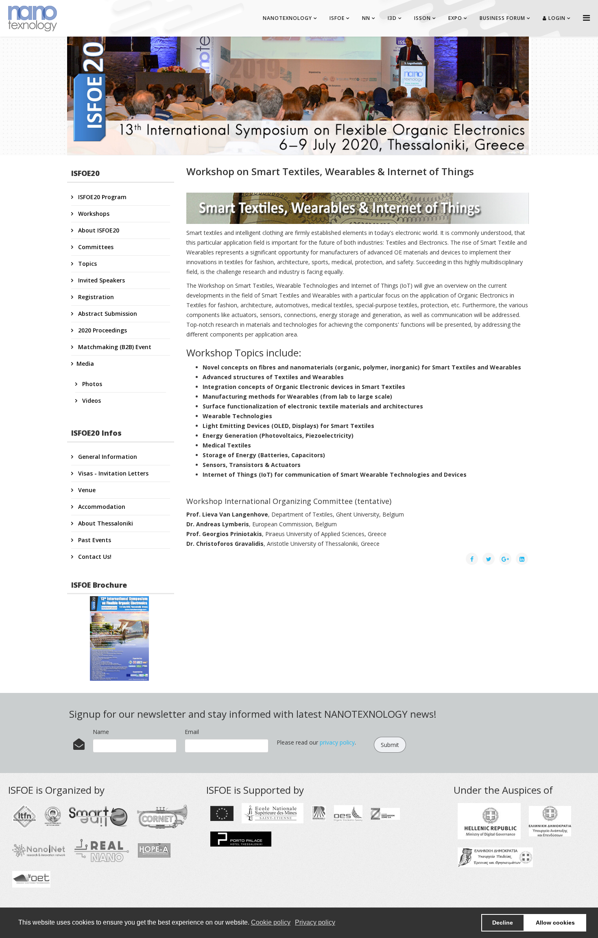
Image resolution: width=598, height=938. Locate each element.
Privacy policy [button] (315, 922)
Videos (91, 400)
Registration (95, 297)
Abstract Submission (106, 313)
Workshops (92, 213)
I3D (392, 18)
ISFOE (337, 18)
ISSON (422, 18)
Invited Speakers (100, 280)
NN (366, 18)
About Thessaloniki (104, 523)
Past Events (93, 540)
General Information (106, 456)
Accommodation (100, 506)
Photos (91, 384)
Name (101, 732)
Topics (86, 263)
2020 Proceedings (101, 330)
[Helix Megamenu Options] (586, 17)
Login (556, 18)
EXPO (455, 18)
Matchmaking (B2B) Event (113, 347)
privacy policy (337, 742)
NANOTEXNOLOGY (287, 18)
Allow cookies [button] (555, 922)
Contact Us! (93, 556)
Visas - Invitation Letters (112, 473)
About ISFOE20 (97, 230)
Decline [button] (502, 922)
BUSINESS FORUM (502, 18)
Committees (94, 247)
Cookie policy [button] (270, 922)
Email (192, 732)
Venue (86, 490)
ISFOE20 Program (101, 197)
